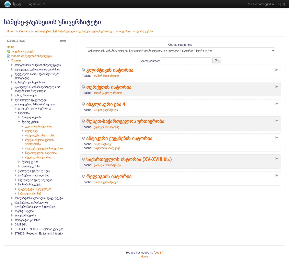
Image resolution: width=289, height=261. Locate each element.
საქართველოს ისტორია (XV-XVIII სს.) (129, 159)
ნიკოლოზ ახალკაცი (107, 148)
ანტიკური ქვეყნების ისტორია (119, 138)
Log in (280, 4)
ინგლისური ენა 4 (105, 103)
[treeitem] (36, 47)
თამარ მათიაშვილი (106, 76)
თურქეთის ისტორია (108, 86)
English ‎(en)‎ (35, 4)
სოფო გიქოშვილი (106, 110)
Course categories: (180, 45)
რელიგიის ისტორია (109, 176)
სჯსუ (17, 4)
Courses (16, 60)
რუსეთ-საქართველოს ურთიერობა (125, 121)
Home (10, 47)
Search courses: (150, 61)
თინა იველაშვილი (106, 182)
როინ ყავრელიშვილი (108, 93)
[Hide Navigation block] (61, 41)
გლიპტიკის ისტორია (109, 69)
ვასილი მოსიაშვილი (107, 165)
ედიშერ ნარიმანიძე (106, 127)
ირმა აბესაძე (102, 144)
